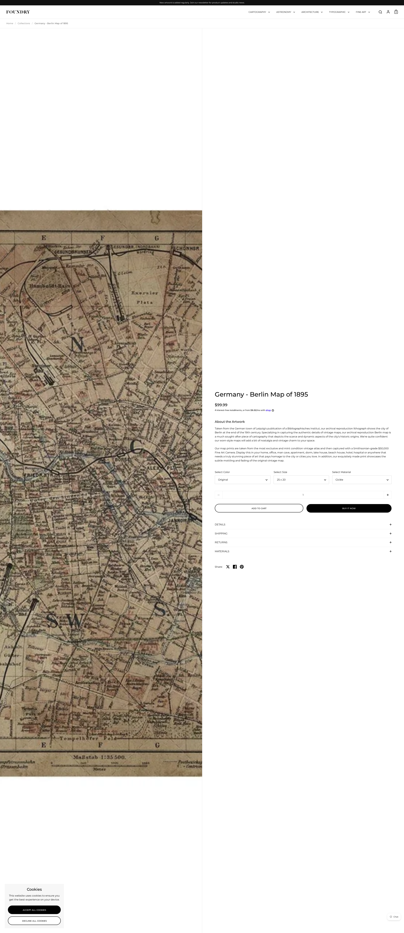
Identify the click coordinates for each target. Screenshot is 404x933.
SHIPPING (221, 533)
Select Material (341, 472)
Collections (24, 23)
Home (9, 23)
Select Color (222, 472)
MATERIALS (222, 551)
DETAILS (220, 524)
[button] (388, 495)
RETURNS (221, 542)
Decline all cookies (34, 921)
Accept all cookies (34, 910)
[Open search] (380, 12)
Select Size (280, 472)
